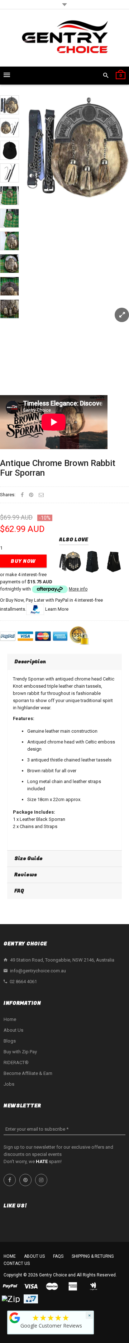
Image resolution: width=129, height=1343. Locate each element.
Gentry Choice (53, 1275)
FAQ (19, 891)
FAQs (58, 1256)
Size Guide (28, 858)
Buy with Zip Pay (20, 1051)
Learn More (56, 609)
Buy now (23, 561)
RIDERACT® (16, 1062)
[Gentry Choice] (64, 38)
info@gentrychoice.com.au (38, 970)
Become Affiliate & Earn (28, 1073)
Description (30, 661)
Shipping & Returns (93, 1256)
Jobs (9, 1084)
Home (10, 1019)
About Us (13, 1030)
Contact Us (17, 1263)
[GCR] (14, 1317)
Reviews (25, 874)
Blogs (10, 1041)
